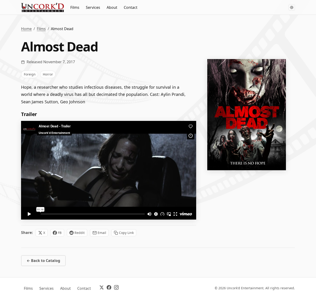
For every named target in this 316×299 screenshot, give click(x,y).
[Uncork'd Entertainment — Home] (42, 7)
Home (26, 28)
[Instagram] (116, 288)
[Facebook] (109, 288)
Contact (130, 7)
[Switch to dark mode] (291, 7)
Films (74, 7)
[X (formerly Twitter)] (101, 288)
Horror (48, 74)
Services (93, 7)
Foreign (30, 74)
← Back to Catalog (43, 260)
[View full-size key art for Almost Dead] (246, 114)
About (112, 7)
